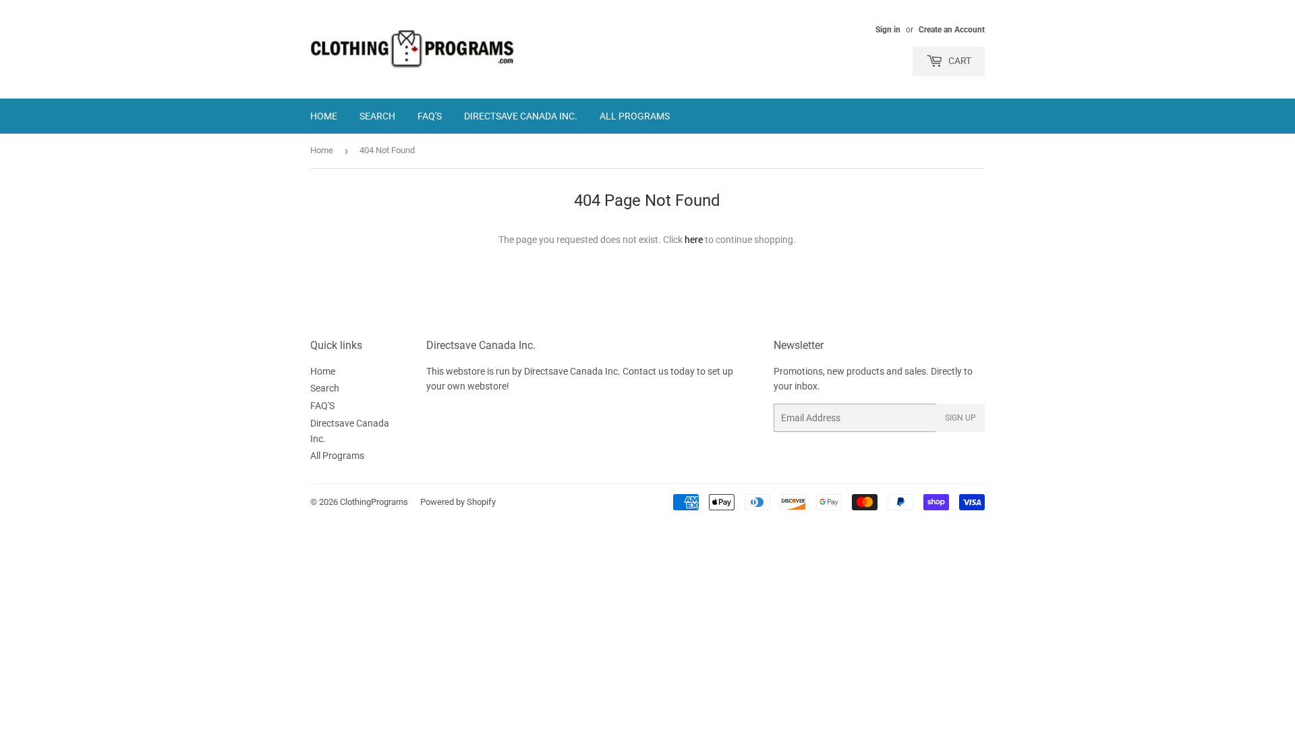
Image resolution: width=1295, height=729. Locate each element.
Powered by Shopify (458, 502)
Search (377, 116)
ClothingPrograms (374, 502)
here (694, 239)
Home (323, 116)
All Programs (635, 116)
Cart (958, 60)
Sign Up (960, 418)
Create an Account (952, 29)
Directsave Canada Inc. (520, 116)
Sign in (887, 29)
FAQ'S (430, 116)
